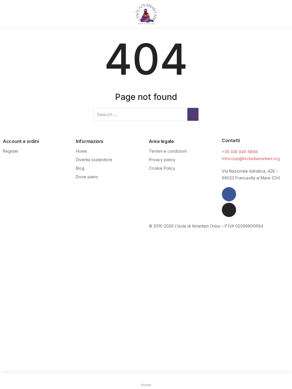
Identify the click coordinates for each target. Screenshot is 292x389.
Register (11, 151)
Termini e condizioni (168, 151)
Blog (80, 168)
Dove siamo (87, 176)
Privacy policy (162, 159)
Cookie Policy (162, 168)
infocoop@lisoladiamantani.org (251, 158)
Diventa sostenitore (94, 159)
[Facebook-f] (229, 194)
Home (81, 151)
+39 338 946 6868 (240, 151)
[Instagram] (229, 210)
